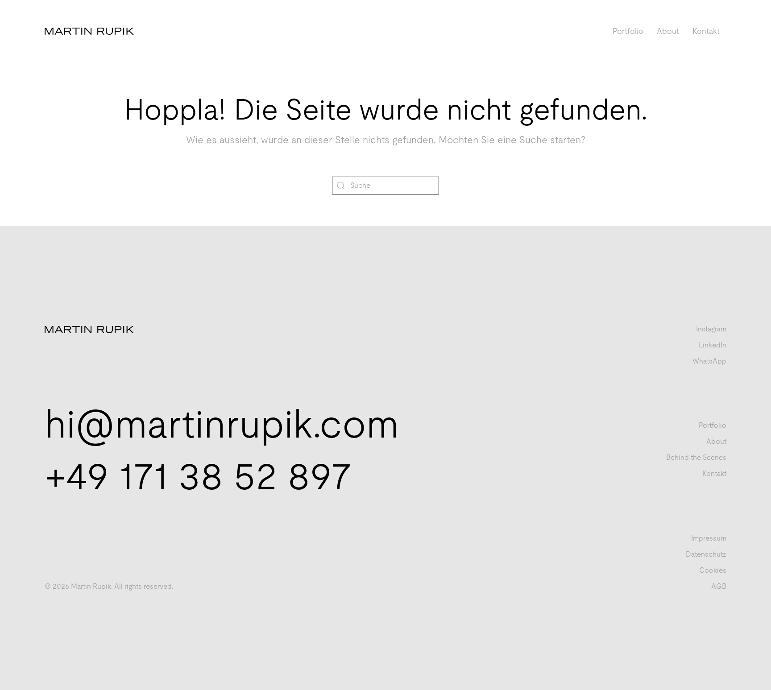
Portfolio (628, 31)
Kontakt (706, 31)
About (668, 31)
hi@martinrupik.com (222, 423)
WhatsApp (709, 361)
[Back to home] (89, 31)
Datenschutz (706, 554)
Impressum (708, 538)
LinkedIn (712, 345)
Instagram (711, 329)
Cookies (712, 570)
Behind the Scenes (696, 457)
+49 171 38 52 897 (198, 475)
